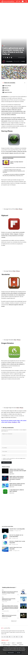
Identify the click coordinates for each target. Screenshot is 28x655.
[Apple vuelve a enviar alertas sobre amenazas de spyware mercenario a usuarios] (5, 478)
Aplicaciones (11, 486)
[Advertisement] (14, 17)
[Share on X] (5, 57)
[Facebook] (17, 637)
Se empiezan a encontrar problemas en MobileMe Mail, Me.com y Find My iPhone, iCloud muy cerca (14, 175)
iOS (10, 538)
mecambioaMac (10, 61)
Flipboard (6, 87)
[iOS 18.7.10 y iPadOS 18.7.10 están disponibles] (5, 536)
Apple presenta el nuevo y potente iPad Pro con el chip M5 (9, 616)
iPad (4, 45)
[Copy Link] (9, 57)
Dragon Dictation (8, 92)
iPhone (20, 209)
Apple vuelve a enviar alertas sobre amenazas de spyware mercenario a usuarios (16, 478)
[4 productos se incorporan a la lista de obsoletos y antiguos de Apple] (23, 592)
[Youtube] (22, 637)
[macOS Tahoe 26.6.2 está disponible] (5, 549)
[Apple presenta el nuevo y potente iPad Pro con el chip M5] (23, 615)
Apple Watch (11, 473)
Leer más (18, 652)
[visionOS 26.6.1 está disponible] (5, 530)
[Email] (7, 57)
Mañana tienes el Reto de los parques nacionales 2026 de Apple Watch (17, 471)
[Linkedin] (10, 637)
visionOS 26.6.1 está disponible (17, 528)
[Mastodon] (14, 637)
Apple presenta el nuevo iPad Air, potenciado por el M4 (8, 599)
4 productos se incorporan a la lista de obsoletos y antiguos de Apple (10, 592)
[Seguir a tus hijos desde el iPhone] (6, 162)
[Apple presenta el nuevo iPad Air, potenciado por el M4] (23, 599)
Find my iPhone (7, 85)
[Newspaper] (5, 637)
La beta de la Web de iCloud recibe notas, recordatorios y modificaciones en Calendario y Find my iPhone (14, 171)
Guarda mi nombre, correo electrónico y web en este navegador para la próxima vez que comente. (14, 459)
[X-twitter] (12, 637)
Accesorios (11, 530)
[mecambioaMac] (7, 1)
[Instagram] (19, 637)
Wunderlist (6, 90)
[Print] (11, 57)
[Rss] (2, 637)
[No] (26, 650)
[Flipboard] (7, 637)
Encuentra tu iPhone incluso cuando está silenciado (14, 167)
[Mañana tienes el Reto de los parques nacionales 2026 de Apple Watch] (5, 471)
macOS (10, 550)
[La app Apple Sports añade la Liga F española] (5, 491)
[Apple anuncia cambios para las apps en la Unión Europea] (5, 485)
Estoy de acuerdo (11, 652)
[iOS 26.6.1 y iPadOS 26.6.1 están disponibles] (5, 543)
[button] (17, 1)
